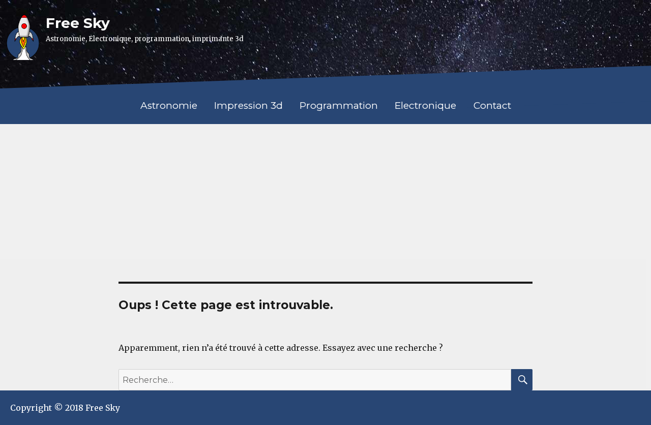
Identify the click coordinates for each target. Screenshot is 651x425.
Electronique (425, 105)
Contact (492, 105)
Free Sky (78, 23)
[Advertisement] (325, 201)
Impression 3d (248, 105)
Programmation (339, 105)
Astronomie (168, 105)
